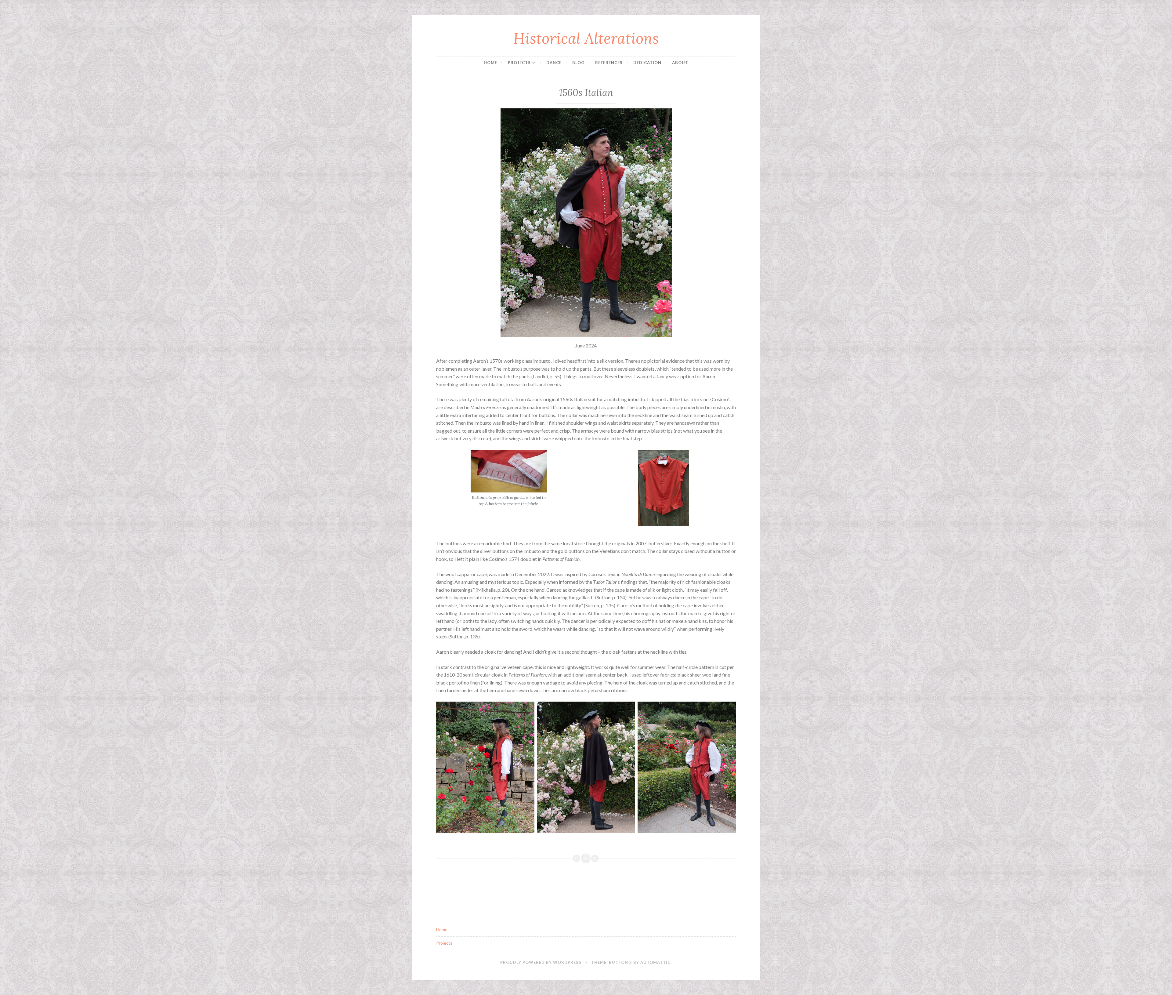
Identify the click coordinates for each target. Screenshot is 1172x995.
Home (490, 62)
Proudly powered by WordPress (540, 962)
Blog (578, 62)
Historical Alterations (586, 38)
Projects (519, 62)
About (680, 62)
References (609, 62)
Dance (554, 62)
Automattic (655, 962)
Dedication (647, 62)
